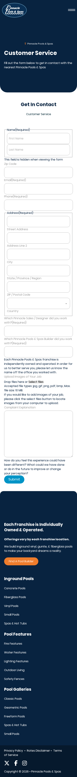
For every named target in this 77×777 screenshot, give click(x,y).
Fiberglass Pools (15, 597)
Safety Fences (14, 679)
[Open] (71, 10)
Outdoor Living (14, 670)
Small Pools (11, 615)
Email (15, 180)
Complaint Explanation (20, 407)
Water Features (15, 652)
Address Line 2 (17, 246)
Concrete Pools (14, 588)
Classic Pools (13, 699)
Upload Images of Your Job (23, 377)
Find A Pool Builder (21, 561)
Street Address (17, 229)
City (10, 262)
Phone (16, 196)
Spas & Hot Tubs (15, 623)
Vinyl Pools (11, 606)
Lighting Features (16, 661)
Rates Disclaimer (39, 751)
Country (12, 311)
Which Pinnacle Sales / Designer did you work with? (35, 320)
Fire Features (13, 644)
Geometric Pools (15, 707)
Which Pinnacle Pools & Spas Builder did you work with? (38, 341)
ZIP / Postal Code (18, 295)
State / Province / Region (24, 278)
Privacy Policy (14, 751)
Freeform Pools (14, 716)
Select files (36, 382)
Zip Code (10, 164)
